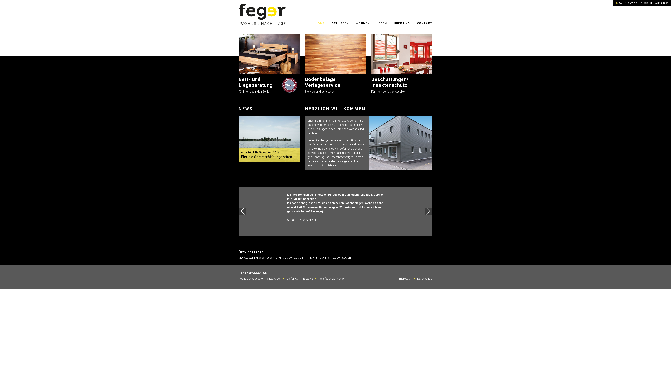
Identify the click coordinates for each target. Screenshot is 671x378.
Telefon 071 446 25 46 (299, 278)
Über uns (402, 23)
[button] (242, 211)
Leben (382, 23)
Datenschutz (424, 278)
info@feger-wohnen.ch (654, 3)
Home (320, 23)
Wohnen (363, 23)
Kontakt (424, 23)
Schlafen (340, 23)
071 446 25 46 (628, 3)
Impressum (405, 278)
